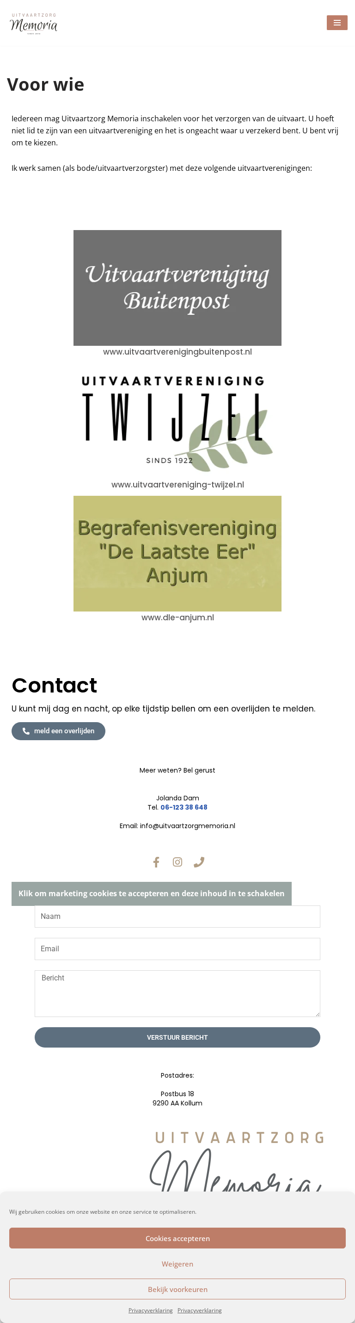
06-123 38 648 (184, 807)
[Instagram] (177, 862)
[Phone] (198, 862)
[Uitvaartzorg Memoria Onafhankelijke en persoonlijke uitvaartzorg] (34, 22)
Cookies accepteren (178, 1238)
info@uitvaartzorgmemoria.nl (187, 825)
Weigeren (177, 1263)
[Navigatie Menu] (337, 23)
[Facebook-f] (156, 862)
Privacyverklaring (151, 1310)
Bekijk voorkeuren (178, 1289)
